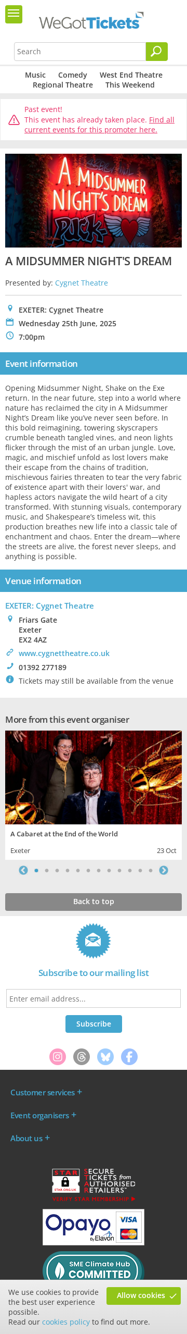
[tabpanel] (93, 794)
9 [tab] (119, 870)
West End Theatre (131, 75)
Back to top (93, 901)
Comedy (72, 75)
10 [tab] (129, 870)
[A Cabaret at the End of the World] (93, 776)
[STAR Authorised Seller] (93, 1200)
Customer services (42, 1092)
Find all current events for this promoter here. (99, 125)
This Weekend (130, 85)
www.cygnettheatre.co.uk (64, 653)
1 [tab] (36, 870)
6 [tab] (88, 870)
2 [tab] (46, 870)
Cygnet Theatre (81, 283)
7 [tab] (98, 870)
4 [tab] (67, 870)
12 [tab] (150, 870)
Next (163, 870)
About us (26, 1138)
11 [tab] (140, 870)
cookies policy (66, 1322)
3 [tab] (57, 870)
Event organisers (39, 1115)
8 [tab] (109, 870)
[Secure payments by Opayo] (93, 1242)
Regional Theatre (63, 85)
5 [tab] (78, 870)
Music (35, 75)
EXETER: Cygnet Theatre (49, 605)
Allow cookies (141, 1295)
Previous (23, 870)
